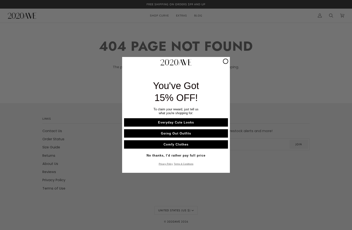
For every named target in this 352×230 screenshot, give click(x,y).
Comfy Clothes (176, 144)
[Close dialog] (225, 61)
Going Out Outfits (176, 133)
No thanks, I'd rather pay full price (176, 155)
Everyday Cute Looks (176, 122)
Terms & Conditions (183, 164)
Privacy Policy (166, 164)
